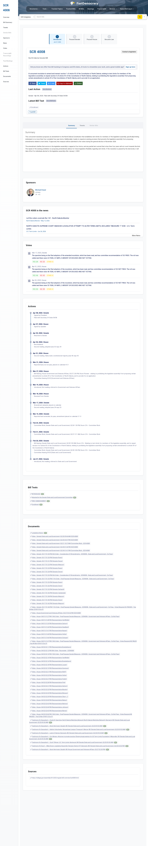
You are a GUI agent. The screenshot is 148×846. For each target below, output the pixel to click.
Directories (34, 9)
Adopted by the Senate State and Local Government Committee (54, 497)
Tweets (5, 27)
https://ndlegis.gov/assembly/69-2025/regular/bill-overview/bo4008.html (55, 778)
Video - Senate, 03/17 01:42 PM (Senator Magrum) (48, 603)
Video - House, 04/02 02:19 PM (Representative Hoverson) (50, 668)
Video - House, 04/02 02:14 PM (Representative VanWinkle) (50, 657)
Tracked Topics (57, 9)
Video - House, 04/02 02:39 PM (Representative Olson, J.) (50, 696)
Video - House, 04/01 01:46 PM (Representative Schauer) (50, 637)
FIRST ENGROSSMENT (40, 501)
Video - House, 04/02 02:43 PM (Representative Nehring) (50, 703)
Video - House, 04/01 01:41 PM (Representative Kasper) (49, 630)
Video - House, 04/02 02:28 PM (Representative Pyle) (48, 682)
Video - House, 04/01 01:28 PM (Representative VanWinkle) (50, 620)
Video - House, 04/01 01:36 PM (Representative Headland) (50, 627)
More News (136, 235)
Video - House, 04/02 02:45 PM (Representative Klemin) (49, 711)
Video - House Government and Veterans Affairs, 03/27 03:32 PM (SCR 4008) (56, 613)
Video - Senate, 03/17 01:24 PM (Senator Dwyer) (47, 571)
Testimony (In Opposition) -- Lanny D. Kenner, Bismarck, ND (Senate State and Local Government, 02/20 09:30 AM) (69, 733)
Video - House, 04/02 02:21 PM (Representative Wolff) (49, 672)
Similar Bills (7, 32)
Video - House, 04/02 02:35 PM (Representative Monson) (50, 693)
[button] (144, 17)
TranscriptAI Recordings (7, 55)
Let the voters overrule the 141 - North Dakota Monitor (47, 218)
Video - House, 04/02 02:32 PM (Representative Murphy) (50, 689)
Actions (5, 66)
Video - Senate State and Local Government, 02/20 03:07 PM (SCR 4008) (55, 540)
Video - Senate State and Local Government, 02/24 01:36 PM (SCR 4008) (55, 547)
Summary (71, 125)
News (5, 43)
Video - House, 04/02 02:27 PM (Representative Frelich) (49, 679)
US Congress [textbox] (26, 17)
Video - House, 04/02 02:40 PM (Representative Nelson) (49, 700)
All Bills (81, 9)
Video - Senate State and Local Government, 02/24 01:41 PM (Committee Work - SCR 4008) (61, 550)
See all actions (47, 89)
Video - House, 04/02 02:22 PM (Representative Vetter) (49, 675)
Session (112, 9)
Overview (6, 17)
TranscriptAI (101, 9)
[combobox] (27, 17)
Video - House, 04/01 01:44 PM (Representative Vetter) (49, 634)
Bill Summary (7, 22)
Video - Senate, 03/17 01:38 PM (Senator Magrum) (48, 596)
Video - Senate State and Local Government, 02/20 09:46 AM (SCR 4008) (55, 536)
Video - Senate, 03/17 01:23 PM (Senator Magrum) (48, 564)
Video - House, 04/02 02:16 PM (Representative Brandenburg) (51, 661)
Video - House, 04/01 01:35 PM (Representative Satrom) (50, 623)
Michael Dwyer (40, 190)
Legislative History (39, 533)
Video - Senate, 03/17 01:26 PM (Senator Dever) (47, 586)
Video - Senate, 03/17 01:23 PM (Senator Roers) (47, 568)
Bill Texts (6, 71)
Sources (6, 81)
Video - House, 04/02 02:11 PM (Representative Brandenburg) (51, 647)
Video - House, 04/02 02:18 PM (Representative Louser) (49, 664)
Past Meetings (8, 61)
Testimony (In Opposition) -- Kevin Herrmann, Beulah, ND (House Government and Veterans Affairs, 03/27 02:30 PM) (70, 749)
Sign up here (130, 67)
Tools (45, 9)
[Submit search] (140, 17)
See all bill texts (51, 100)
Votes (5, 48)
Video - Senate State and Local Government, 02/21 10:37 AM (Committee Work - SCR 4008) (61, 543)
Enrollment (34, 107)
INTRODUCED (37, 494)
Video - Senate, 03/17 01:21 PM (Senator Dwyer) (47, 561)
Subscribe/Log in (126, 9)
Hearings (90, 9)
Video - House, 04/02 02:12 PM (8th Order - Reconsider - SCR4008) (53, 650)
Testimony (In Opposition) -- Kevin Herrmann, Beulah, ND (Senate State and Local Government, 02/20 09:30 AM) (69, 726)
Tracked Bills (70, 9)
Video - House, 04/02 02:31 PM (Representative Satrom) (50, 686)
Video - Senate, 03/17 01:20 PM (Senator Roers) (47, 557)
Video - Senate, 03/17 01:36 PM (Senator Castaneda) (49, 593)
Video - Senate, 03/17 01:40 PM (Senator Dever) (47, 600)
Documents (7, 76)
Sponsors (6, 38)
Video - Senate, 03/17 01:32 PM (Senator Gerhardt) (48, 589)
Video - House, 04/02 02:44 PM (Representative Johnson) (50, 707)
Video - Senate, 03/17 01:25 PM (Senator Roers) (47, 582)
